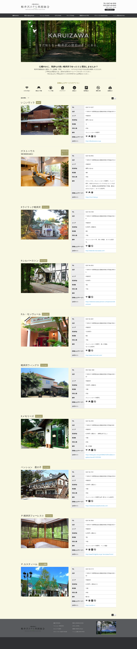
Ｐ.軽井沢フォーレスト (32, 516)
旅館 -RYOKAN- (56, 623)
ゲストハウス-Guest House (101, 15)
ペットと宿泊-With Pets (119, 15)
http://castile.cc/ (90, 605)
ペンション (46, 207)
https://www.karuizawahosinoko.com (97, 506)
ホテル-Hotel (58, 15)
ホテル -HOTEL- (76, 626)
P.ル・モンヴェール (31, 314)
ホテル (38, 102)
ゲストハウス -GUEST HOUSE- (60, 631)
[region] (68, 42)
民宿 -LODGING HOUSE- (78, 623)
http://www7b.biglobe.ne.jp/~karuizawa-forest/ (99, 554)
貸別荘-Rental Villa (84, 15)
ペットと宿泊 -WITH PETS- (78, 631)
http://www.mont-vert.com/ (94, 355)
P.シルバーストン (30, 260)
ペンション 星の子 (31, 467)
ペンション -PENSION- (58, 626)
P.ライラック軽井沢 (31, 207)
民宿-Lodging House (29, 15)
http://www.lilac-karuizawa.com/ (95, 251)
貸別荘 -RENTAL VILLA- (77, 628)
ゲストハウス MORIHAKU (38, 152)
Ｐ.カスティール (29, 564)
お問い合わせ (110, 9)
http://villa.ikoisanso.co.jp (93, 141)
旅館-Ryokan (16, 15)
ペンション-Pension (44, 15)
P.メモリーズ (27, 416)
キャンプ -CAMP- (57, 628)
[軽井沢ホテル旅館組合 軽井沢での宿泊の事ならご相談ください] (35, 7)
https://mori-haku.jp (92, 197)
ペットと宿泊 (43, 564)
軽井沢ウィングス (30, 365)
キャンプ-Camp (70, 15)
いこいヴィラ (28, 102)
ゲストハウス (65, 152)
